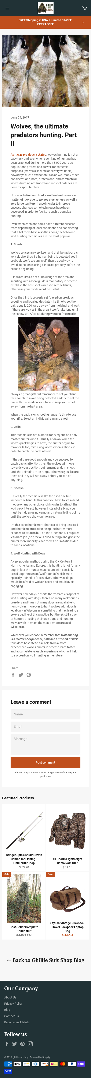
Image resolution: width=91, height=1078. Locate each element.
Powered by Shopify (40, 1057)
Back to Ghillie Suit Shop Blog (47, 960)
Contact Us (11, 1016)
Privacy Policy (13, 1003)
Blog (7, 1009)
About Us (10, 997)
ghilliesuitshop (20, 1057)
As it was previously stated (28, 154)
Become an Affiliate (16, 1022)
